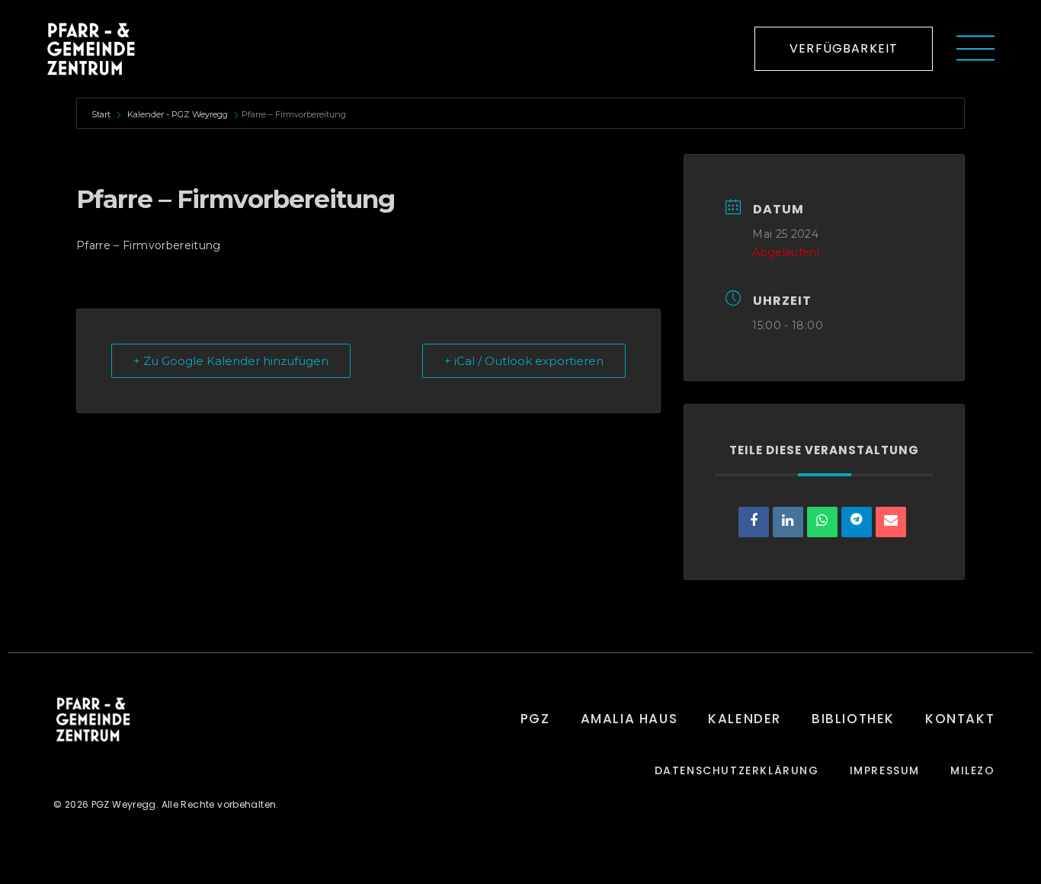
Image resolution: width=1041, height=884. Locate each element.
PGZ (535, 718)
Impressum (885, 771)
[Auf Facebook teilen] (753, 522)
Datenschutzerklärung (737, 771)
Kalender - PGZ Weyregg (177, 114)
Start (102, 114)
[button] (843, 49)
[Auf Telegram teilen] (856, 522)
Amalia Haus (629, 718)
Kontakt (960, 718)
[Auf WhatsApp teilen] (822, 522)
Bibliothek (853, 718)
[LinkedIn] (788, 522)
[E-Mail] (891, 522)
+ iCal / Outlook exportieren (524, 361)
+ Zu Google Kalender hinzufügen (230, 361)
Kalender (744, 718)
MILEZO (972, 771)
